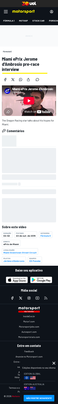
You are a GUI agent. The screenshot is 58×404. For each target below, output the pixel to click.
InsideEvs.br (29, 316)
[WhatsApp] (20, 79)
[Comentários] (38, 79)
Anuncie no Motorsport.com (29, 356)
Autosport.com (29, 331)
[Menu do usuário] (51, 11)
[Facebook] (5, 79)
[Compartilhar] (28, 79)
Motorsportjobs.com (29, 326)
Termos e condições (18, 387)
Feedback (29, 351)
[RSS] (46, 298)
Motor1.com (29, 321)
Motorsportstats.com (29, 337)
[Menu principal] (5, 11)
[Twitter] (13, 79)
